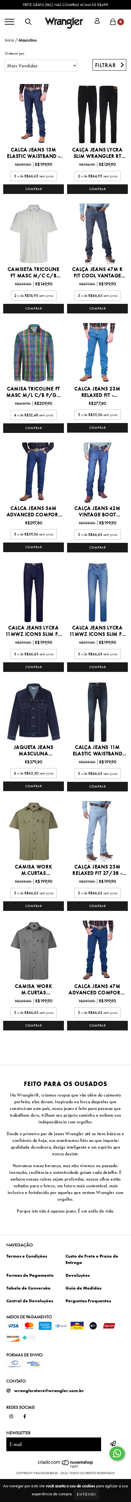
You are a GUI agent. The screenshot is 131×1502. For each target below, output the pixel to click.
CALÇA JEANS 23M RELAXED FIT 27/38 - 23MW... (97, 870)
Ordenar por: (15, 53)
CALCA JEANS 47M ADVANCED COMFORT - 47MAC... (97, 989)
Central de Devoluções (29, 1301)
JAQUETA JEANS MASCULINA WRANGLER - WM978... (33, 750)
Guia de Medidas (83, 1288)
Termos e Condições (26, 1256)
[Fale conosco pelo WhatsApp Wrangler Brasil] (117, 1453)
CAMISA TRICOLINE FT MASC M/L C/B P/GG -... (33, 392)
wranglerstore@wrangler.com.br (49, 1390)
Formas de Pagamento (30, 1275)
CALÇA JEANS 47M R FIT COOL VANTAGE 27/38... (97, 272)
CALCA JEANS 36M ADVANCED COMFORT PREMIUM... (34, 511)
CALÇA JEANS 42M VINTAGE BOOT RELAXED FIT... (97, 511)
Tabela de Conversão (28, 1288)
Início (9, 40)
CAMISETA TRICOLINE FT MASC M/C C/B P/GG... (33, 272)
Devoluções (78, 1275)
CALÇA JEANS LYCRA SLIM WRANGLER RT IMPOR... (97, 153)
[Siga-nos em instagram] (11, 1416)
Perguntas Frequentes (88, 1301)
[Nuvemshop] (65, 1467)
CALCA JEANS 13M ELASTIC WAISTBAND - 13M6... (33, 153)
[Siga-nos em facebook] (25, 1416)
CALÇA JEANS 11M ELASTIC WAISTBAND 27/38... (97, 750)
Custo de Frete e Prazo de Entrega (92, 1259)
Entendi (86, 1494)
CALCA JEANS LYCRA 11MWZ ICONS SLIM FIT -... (33, 631)
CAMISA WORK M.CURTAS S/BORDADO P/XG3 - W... (33, 870)
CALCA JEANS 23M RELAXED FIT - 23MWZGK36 (97, 392)
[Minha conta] (97, 21)
